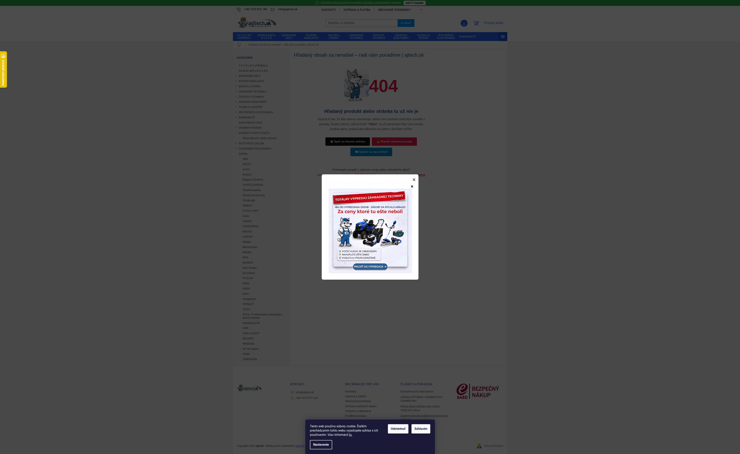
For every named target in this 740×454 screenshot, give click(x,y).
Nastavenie (321, 444)
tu (350, 435)
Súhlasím (420, 429)
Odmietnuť (398, 429)
